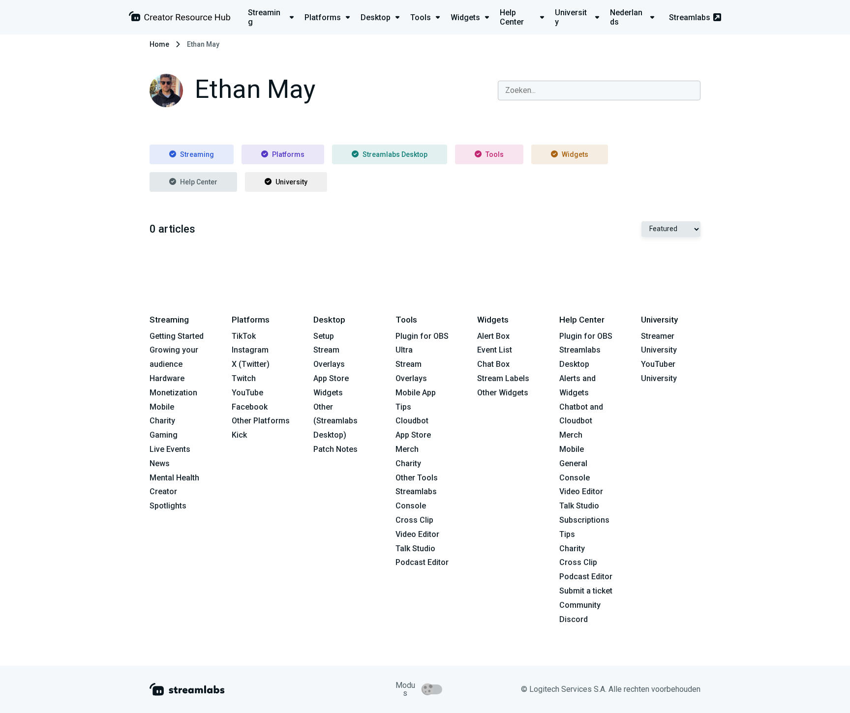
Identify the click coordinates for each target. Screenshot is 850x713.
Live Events (170, 449)
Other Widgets (502, 392)
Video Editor (417, 534)
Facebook (250, 407)
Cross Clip (414, 520)
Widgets (575, 154)
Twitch (244, 378)
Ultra (404, 350)
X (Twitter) (251, 364)
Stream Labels (503, 378)
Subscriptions (584, 520)
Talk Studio (415, 548)
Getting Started (177, 336)
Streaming (197, 154)
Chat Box (493, 364)
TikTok (244, 336)
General (573, 463)
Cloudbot (411, 420)
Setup (323, 336)
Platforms (288, 154)
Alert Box (493, 336)
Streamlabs (689, 17)
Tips (403, 407)
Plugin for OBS (422, 336)
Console (574, 477)
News (160, 463)
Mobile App (415, 392)
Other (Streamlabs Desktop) (335, 421)
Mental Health (174, 477)
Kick (239, 435)
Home (159, 44)
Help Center (198, 182)
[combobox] (599, 90)
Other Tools (416, 477)
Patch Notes (335, 449)
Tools (495, 154)
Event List (494, 350)
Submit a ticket (585, 590)
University (291, 182)
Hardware (167, 378)
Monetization (173, 392)
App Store (331, 378)
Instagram (250, 350)
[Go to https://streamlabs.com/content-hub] (179, 18)
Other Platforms (261, 420)
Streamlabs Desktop (395, 154)
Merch (407, 449)
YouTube (247, 392)
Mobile (162, 407)
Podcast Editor (422, 562)
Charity (162, 420)
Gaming (164, 435)
